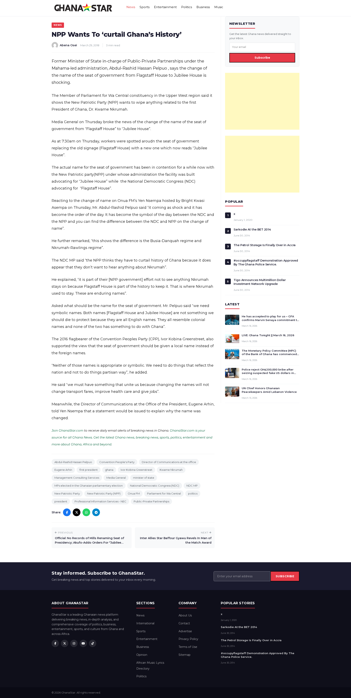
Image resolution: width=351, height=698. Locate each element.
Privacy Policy (188, 639)
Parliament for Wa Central (164, 493)
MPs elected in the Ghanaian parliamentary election (88, 485)
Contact (184, 623)
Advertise (185, 631)
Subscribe (262, 57)
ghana (109, 469)
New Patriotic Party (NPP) (103, 493)
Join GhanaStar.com (67, 430)
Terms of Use (188, 647)
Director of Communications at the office (169, 462)
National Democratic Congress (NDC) (154, 485)
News (130, 7)
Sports (145, 7)
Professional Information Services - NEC (100, 501)
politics (192, 493)
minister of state (143, 477)
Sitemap (185, 655)
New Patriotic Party (67, 493)
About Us (185, 615)
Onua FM (134, 493)
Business (203, 7)
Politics (186, 7)
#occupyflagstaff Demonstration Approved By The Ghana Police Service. (266, 262)
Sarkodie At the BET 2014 (252, 229)
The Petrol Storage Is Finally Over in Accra (265, 245)
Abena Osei (68, 45)
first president (88, 469)
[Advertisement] (262, 101)
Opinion (141, 655)
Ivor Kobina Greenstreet (136, 469)
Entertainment (165, 7)
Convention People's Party (116, 462)
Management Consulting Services (76, 477)
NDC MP (192, 485)
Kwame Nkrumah (171, 469)
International (145, 623)
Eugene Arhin (63, 469)
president (60, 501)
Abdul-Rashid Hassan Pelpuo (73, 462)
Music (218, 7)
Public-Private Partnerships (151, 501)
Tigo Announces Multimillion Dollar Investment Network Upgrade (260, 282)
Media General (116, 477)
